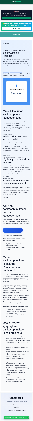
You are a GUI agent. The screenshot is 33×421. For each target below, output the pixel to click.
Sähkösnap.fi (16, 398)
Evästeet (16, 407)
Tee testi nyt (16, 28)
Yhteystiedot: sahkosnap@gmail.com (16, 410)
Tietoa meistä (16, 404)
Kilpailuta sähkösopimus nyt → (12, 231)
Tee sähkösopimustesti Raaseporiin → (12, 72)
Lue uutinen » (16, 18)
